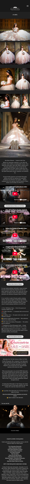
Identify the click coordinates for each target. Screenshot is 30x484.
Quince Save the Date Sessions (15, 455)
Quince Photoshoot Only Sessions (15, 456)
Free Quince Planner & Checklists (15, 450)
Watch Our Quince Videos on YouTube (15, 461)
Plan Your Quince (15, 453)
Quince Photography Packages (15, 447)
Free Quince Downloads (15, 452)
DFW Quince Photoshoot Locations (15, 449)
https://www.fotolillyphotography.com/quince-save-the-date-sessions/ (15, 394)
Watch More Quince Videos (15, 284)
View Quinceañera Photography (15, 446)
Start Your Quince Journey (15, 336)
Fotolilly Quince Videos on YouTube (15, 206)
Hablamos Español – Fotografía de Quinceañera (15, 458)
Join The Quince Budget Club (15, 459)
